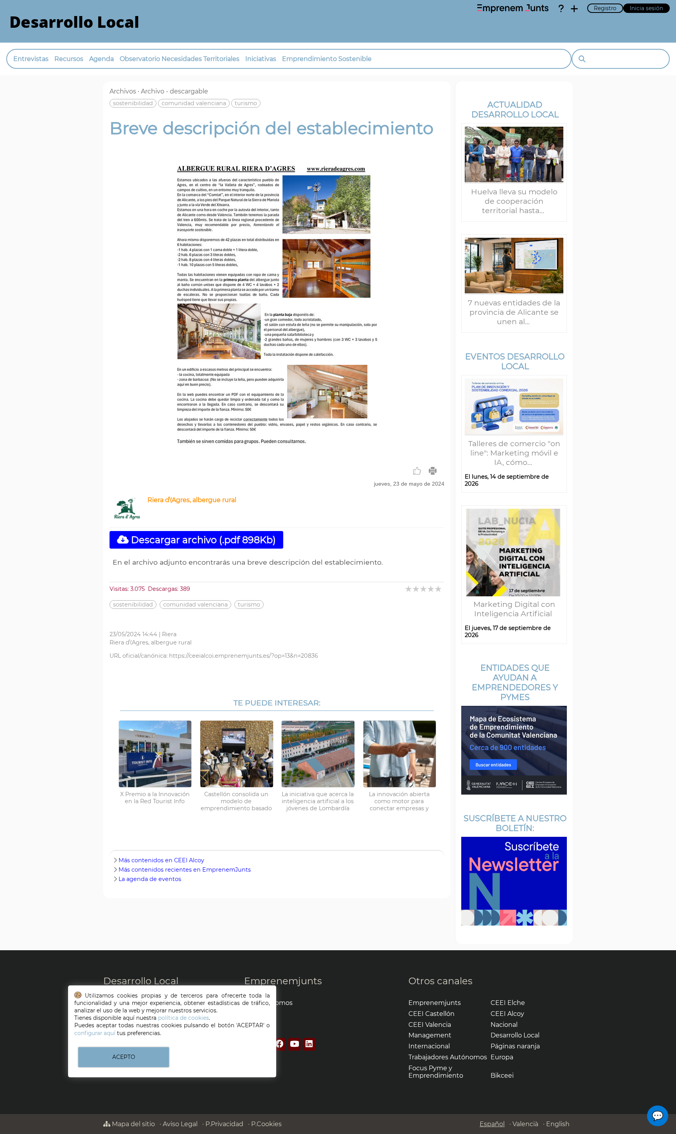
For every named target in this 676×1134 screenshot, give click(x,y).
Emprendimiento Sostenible (327, 59)
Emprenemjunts (283, 981)
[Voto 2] (416, 588)
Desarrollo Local (140, 981)
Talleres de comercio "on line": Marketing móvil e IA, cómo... (514, 453)
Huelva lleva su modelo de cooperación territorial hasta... (514, 201)
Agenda (101, 59)
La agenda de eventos (150, 879)
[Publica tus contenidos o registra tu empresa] (574, 9)
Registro (605, 8)
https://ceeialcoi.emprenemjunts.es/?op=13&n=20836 (243, 655)
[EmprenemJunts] (513, 9)
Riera (169, 634)
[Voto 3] (424, 588)
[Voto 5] (438, 588)
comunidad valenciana (194, 103)
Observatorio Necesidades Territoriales (179, 59)
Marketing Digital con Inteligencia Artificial (514, 608)
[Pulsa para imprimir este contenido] (433, 471)
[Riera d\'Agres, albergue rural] (127, 517)
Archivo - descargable (174, 91)
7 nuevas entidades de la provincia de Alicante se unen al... (514, 312)
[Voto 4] (431, 588)
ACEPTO (123, 1057)
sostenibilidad (133, 103)
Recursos (68, 59)
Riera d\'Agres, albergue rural (191, 500)
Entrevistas (31, 59)
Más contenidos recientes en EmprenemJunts (185, 869)
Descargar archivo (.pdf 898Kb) (202, 539)
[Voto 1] (409, 588)
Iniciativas (260, 59)
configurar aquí (94, 1033)
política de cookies (183, 1018)
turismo (246, 103)
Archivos (123, 91)
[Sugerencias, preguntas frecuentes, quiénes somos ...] (561, 9)
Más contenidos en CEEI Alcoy (161, 860)
